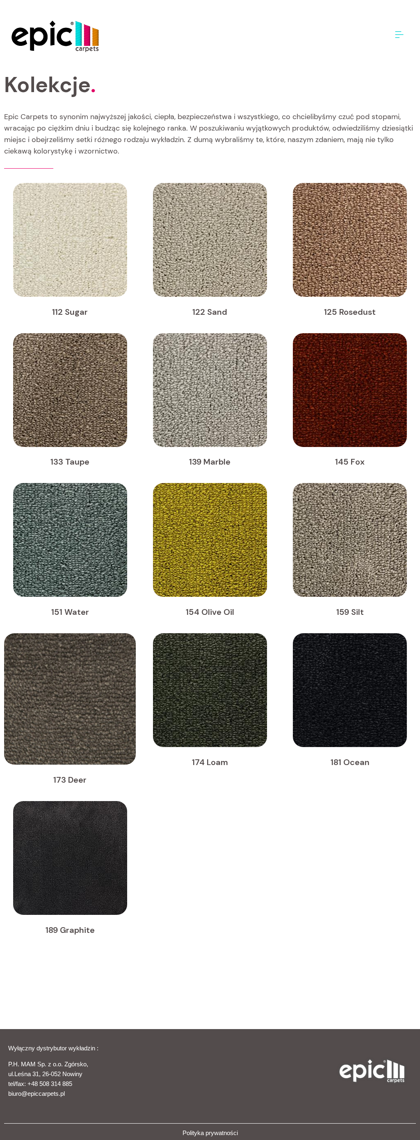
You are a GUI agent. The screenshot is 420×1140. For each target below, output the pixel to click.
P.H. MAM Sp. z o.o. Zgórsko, (48, 1064)
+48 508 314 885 (49, 1083)
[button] (399, 35)
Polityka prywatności (210, 1132)
